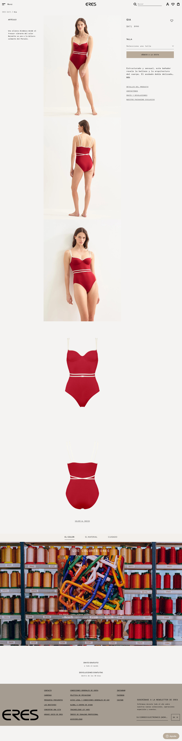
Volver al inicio (82, 521)
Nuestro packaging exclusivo (140, 99)
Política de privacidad (80, 695)
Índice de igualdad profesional (84, 714)
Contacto (48, 690)
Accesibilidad (76, 719)
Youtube (120, 700)
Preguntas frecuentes (53, 700)
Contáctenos (132, 91)
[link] (167, 4)
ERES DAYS (6, 12)
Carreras (48, 695)
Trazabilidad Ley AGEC (80, 710)
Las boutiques (50, 705)
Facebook (120, 695)
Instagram (121, 690)
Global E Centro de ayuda (81, 705)
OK (174, 717)
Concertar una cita (52, 710)
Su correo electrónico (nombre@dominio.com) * (152, 717)
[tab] (69, 537)
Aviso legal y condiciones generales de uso (89, 700)
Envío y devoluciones (136, 95)
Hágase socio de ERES (53, 714)
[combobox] (150, 46)
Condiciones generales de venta (84, 690)
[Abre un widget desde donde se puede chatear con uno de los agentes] (171, 736)
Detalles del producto (137, 87)
